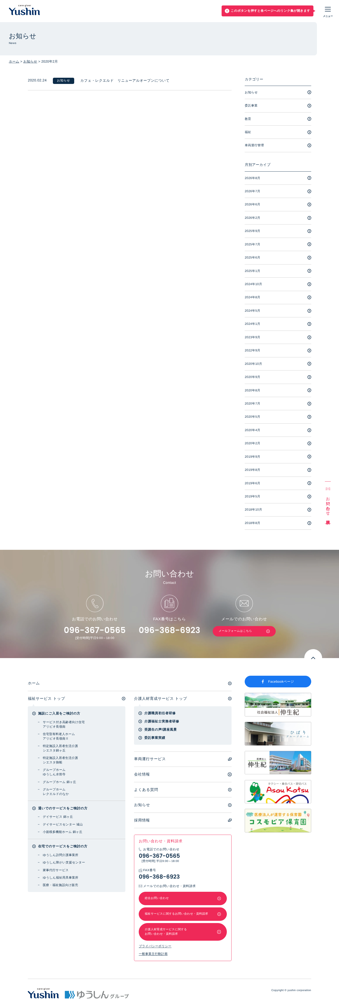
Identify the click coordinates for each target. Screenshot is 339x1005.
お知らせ (30, 61)
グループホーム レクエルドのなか (56, 792)
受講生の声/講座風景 (160, 729)
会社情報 (142, 774)
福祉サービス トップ (46, 699)
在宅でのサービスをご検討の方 (63, 846)
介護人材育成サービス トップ (160, 699)
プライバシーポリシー (155, 946)
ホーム (14, 61)
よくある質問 (146, 790)
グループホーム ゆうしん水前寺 (54, 772)
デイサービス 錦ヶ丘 (58, 817)
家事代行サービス (55, 870)
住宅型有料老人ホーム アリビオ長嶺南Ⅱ (59, 736)
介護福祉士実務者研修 (161, 721)
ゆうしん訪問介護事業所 (60, 855)
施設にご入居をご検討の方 (59, 713)
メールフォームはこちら (235, 631)
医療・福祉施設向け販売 (60, 885)
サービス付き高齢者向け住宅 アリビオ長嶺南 (64, 724)
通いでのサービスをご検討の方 (63, 808)
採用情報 (142, 820)
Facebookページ (281, 681)
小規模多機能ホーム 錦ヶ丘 (62, 832)
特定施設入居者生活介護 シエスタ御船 (60, 760)
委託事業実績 (154, 738)
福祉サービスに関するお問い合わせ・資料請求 (176, 913)
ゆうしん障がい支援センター (64, 862)
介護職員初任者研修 (160, 713)
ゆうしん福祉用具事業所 (60, 877)
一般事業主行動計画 (153, 954)
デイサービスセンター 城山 (63, 824)
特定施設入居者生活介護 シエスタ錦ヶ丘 (60, 748)
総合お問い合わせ (157, 898)
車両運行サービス (150, 759)
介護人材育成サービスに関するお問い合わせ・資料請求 (166, 931)
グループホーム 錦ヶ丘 (59, 782)
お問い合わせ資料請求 (328, 506)
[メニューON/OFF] (328, 11)
